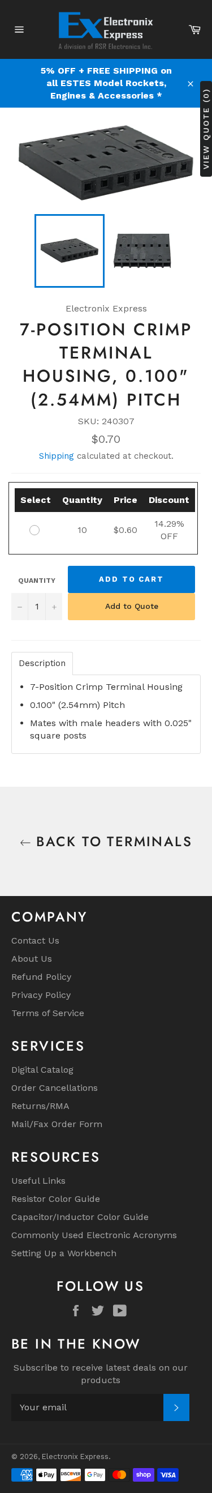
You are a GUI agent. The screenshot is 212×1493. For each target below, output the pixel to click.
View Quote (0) (205, 128)
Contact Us (35, 940)
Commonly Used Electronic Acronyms (94, 1235)
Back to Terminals (111, 841)
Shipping (56, 456)
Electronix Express (75, 1456)
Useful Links (38, 1180)
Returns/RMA (40, 1105)
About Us (31, 958)
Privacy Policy (41, 994)
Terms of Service (47, 1013)
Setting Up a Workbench (63, 1253)
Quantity (36, 581)
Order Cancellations (54, 1087)
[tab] (42, 663)
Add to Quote (131, 606)
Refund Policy (41, 976)
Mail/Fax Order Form (56, 1124)
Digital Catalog (42, 1069)
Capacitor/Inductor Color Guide (80, 1217)
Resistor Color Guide (55, 1198)
